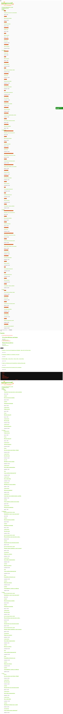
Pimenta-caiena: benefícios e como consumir (10, 166)
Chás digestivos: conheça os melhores (9, 285)
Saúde (5, 10)
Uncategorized (6, 170)
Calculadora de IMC (5, 8)
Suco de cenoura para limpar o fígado (9, 292)
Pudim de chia (6, 29)
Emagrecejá (16, 379)
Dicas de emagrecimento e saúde (7, 7)
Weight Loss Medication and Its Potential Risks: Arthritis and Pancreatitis (13, 363)
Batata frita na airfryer (7, 342)
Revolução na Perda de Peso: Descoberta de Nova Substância (11, 367)
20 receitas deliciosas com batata (10, 337)
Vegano (3, 209)
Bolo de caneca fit (6, 35)
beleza (5, 272)
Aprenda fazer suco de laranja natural (9, 240)
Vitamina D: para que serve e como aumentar (10, 12)
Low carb (3, 50)
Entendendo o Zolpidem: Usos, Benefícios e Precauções (10, 354)
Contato (3, 375)
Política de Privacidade (5, 377)
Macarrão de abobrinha (7, 126)
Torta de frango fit (6, 46)
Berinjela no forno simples (7, 81)
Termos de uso (4, 376)
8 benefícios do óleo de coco (8, 194)
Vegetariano (11, 335)
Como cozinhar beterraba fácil (8, 92)
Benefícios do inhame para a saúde (9, 320)
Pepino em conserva (7, 172)
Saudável (5, 16)
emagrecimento (6, 27)
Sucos (3, 289)
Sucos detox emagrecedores (8, 86)
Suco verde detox (6, 314)
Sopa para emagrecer (7, 109)
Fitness (5, 33)
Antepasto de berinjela (7, 223)
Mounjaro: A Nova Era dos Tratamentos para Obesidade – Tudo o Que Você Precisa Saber (16, 350)
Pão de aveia (6, 420)
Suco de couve (6, 75)
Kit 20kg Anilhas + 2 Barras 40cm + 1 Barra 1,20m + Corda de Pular (13, 358)
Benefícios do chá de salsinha (8, 103)
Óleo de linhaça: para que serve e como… (10, 155)
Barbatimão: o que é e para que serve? (9, 132)
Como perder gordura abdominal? (10, 710)
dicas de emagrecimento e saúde (8, 153)
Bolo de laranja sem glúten (8, 18)
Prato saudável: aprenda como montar (9, 120)
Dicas (5, 90)
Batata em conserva (7, 200)
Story (3, 374)
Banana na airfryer (6, 183)
